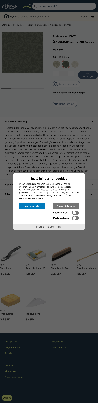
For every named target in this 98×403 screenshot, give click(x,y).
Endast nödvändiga (66, 206)
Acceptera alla (32, 206)
